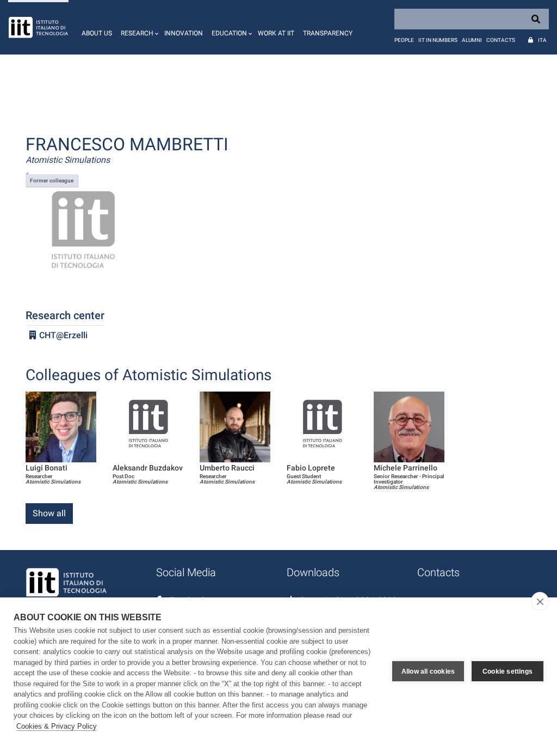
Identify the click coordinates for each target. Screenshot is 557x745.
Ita (542, 40)
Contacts (500, 40)
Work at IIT (276, 33)
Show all (49, 513)
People (404, 40)
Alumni (472, 40)
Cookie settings (507, 671)
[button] (138, 27)
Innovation (183, 33)
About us (97, 33)
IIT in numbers (437, 40)
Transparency (327, 33)
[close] (540, 601)
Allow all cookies (428, 671)
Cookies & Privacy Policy (56, 726)
